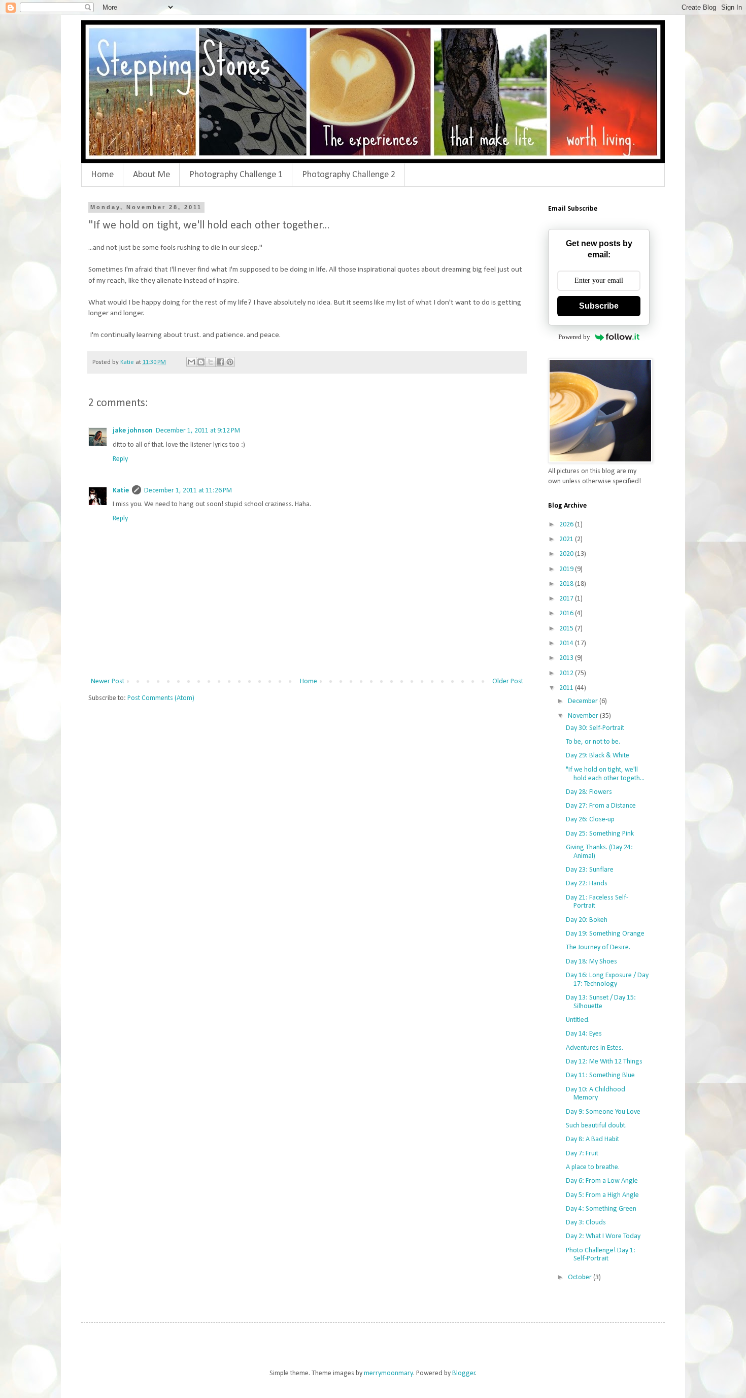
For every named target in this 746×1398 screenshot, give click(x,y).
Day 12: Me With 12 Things (604, 1062)
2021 (567, 539)
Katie (121, 490)
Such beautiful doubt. (596, 1125)
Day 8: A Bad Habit (592, 1139)
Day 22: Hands (586, 883)
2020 (567, 554)
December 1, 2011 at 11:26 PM (188, 490)
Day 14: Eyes (584, 1034)
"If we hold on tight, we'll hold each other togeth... (605, 774)
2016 (567, 613)
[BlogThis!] (201, 362)
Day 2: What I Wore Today (603, 1236)
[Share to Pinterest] (230, 362)
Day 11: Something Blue (600, 1075)
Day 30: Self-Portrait (595, 728)
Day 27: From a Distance (601, 806)
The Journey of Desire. (598, 947)
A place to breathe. (593, 1167)
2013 (567, 658)
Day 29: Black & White (597, 755)
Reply (120, 459)
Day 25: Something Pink (600, 834)
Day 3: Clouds (586, 1222)
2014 (567, 643)
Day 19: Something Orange (605, 934)
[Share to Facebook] (220, 362)
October (580, 1277)
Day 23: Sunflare (590, 870)
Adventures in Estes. (594, 1048)
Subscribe (599, 306)
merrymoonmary (388, 1373)
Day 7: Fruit (582, 1153)
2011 (567, 688)
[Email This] (191, 362)
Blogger (464, 1373)
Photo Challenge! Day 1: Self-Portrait (600, 1255)
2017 (567, 599)
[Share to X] (211, 362)
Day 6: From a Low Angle (602, 1181)
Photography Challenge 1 (236, 175)
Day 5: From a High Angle (602, 1195)
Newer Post (107, 681)
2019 (567, 569)
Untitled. (578, 1020)
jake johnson (133, 431)
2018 (567, 584)
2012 (567, 673)
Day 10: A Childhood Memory (595, 1094)
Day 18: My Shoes (591, 962)
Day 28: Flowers (589, 792)
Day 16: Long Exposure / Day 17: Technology (607, 980)
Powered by (574, 337)
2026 (567, 524)
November (584, 716)
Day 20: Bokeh (586, 920)
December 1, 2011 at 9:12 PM (198, 431)
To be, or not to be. (593, 742)
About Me (151, 175)
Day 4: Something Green (601, 1209)
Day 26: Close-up (590, 819)
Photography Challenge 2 (348, 175)
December (583, 701)
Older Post (507, 681)
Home (102, 175)
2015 (567, 629)
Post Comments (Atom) (160, 698)
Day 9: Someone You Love (603, 1112)
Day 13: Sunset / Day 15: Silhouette (601, 1002)
